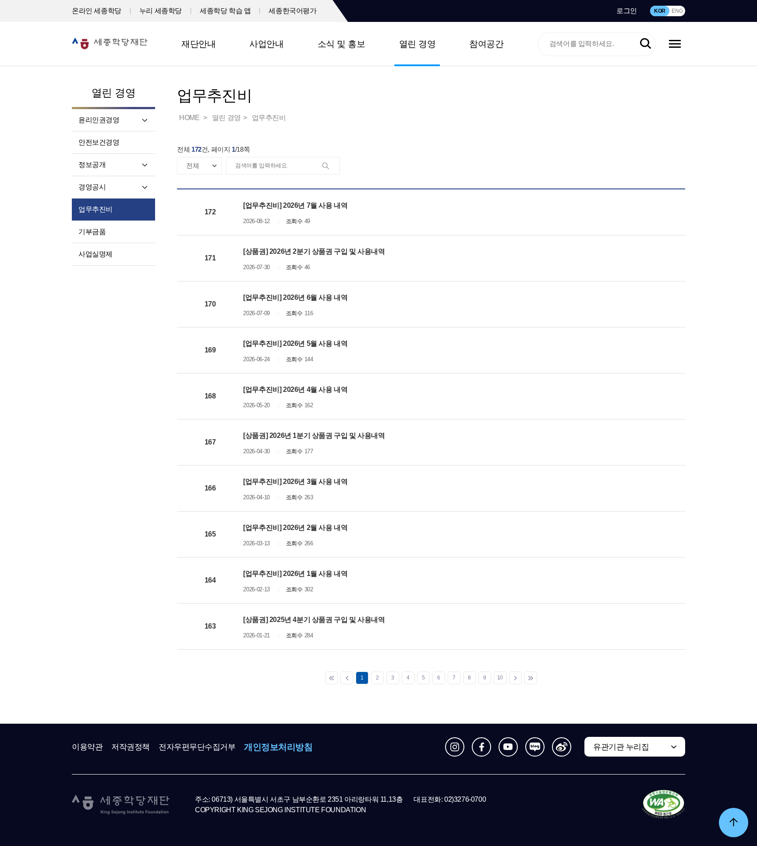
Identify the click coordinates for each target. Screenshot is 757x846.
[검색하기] (645, 44)
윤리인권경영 (99, 120)
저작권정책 (130, 747)
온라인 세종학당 (96, 10)
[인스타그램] (454, 747)
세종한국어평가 (292, 10)
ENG (677, 11)
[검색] (331, 166)
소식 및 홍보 (341, 44)
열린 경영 (417, 44)
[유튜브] (508, 747)
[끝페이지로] (530, 678)
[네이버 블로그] (535, 747)
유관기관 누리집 (621, 747)
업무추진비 (95, 209)
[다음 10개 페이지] (515, 678)
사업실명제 (95, 254)
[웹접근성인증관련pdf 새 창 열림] (663, 805)
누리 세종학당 (160, 10)
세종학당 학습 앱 (225, 10)
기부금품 (92, 231)
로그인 (626, 10)
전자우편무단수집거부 (197, 747)
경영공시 (92, 187)
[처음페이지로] (331, 678)
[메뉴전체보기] (675, 44)
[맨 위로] (733, 822)
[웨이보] (561, 747)
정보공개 (92, 164)
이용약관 (87, 747)
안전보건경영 (99, 142)
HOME (190, 117)
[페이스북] (481, 747)
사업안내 (266, 44)
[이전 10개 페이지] (346, 678)
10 (500, 678)
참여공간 (486, 44)
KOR (659, 11)
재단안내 (198, 44)
